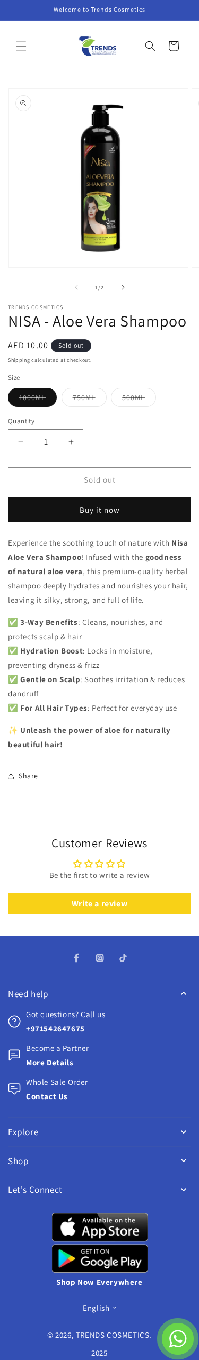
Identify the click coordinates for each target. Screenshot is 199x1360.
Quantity (21, 420)
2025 (99, 1353)
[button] (21, 46)
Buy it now (100, 510)
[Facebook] (76, 957)
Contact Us (47, 1096)
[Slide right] (123, 287)
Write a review (99, 903)
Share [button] (28, 776)
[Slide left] (76, 287)
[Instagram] (99, 957)
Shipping (19, 360)
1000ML (38, 399)
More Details (49, 1062)
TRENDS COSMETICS (113, 1335)
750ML (90, 399)
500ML (139, 399)
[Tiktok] (123, 957)
